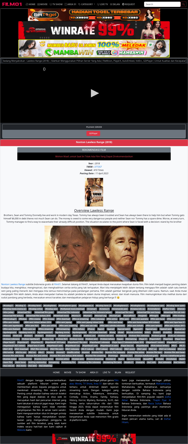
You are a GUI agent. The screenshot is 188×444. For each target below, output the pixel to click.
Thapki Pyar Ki (162, 400)
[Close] (95, 22)
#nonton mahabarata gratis (146, 355)
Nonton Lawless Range (13, 284)
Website (21, 429)
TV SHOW (81, 372)
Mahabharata (163, 383)
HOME (56, 372)
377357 (98, 166)
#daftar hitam (169, 309)
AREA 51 (94, 372)
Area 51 (98, 383)
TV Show (87, 383)
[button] (86, 4)
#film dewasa (48, 319)
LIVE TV (106, 372)
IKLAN (118, 372)
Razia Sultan (155, 403)
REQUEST (130, 372)
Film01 (57, 284)
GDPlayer (93, 133)
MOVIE (67, 372)
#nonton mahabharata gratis (173, 355)
